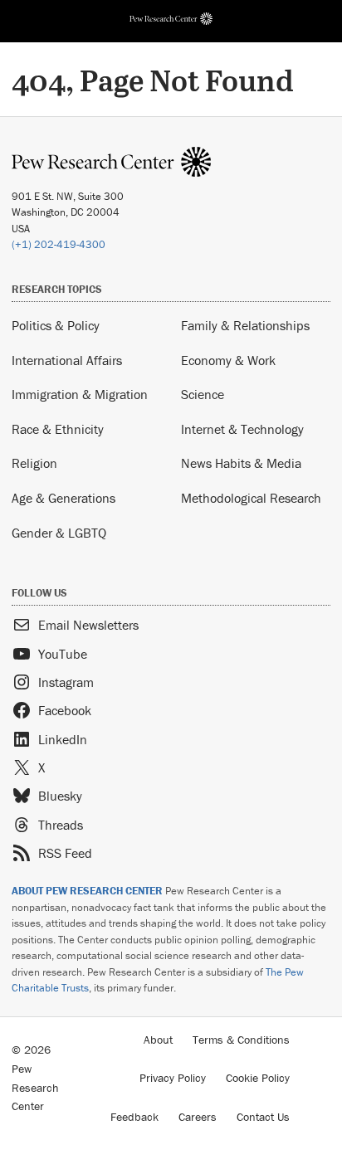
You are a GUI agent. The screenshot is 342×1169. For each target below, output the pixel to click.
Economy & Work (228, 360)
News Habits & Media (241, 463)
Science (202, 394)
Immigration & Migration (80, 394)
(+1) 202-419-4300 (58, 244)
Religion (34, 463)
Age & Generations (63, 498)
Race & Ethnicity (58, 429)
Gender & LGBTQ (59, 532)
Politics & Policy (56, 325)
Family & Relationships (245, 325)
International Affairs (67, 360)
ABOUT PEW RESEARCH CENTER (87, 891)
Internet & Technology (242, 429)
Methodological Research (251, 498)
